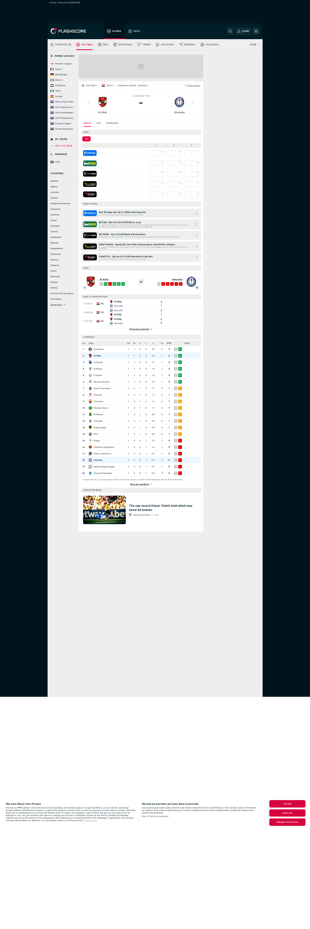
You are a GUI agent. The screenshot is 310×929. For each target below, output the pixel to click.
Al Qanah (98, 362)
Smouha (179, 112)
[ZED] (90, 434)
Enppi (97, 440)
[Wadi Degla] (90, 427)
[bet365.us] (90, 163)
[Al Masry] (90, 369)
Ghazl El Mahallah (103, 473)
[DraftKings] (90, 184)
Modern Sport (101, 407)
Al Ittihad (98, 414)
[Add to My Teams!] (89, 102)
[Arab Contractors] (90, 453)
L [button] (145, 343)
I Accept (287, 803)
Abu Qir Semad (101, 381)
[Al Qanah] (90, 362)
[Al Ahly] (90, 356)
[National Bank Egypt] (90, 466)
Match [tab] (87, 123)
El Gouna (98, 401)
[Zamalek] (90, 421)
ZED (96, 434)
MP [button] (128, 343)
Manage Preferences (287, 822)
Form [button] (186, 343)
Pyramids (99, 349)
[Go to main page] (70, 31)
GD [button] (162, 343)
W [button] (134, 343)
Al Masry (98, 368)
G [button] (153, 343)
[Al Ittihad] (90, 414)
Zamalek (98, 421)
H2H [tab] (98, 123)
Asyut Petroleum (102, 388)
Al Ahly (102, 112)
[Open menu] (256, 31)
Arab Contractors (102, 453)
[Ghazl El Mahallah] (90, 473)
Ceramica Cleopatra (104, 447)
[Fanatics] (90, 194)
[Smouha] (90, 460)
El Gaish (98, 375)
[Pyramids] (90, 349)
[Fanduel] (90, 153)
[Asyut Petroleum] (90, 388)
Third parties (90, 820)
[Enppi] (90, 440)
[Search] (230, 31)
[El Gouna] (90, 401)
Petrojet (98, 394)
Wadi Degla (100, 427)
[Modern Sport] (90, 408)
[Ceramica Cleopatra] (90, 447)
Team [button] (90, 343)
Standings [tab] (112, 123)
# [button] (83, 343)
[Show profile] (102, 102)
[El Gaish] (90, 375)
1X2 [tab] (86, 139)
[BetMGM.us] (90, 174)
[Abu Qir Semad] (90, 382)
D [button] (140, 343)
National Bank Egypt (104, 466)
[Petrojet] (90, 395)
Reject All (287, 813)
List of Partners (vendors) (155, 816)
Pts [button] (169, 343)
